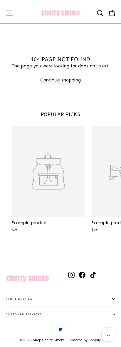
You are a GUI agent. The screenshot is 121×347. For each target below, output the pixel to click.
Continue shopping (60, 80)
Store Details (19, 299)
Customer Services (24, 314)
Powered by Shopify (85, 340)
